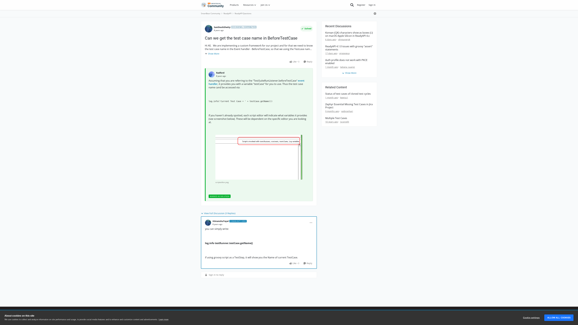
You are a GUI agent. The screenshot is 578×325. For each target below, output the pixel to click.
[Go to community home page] (212, 5)
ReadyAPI (227, 13)
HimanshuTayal (221, 221)
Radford (220, 72)
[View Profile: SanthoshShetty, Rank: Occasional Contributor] (208, 28)
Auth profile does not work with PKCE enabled (346, 62)
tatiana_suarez (347, 67)
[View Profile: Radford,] (212, 74)
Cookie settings (531, 318)
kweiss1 (344, 97)
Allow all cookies (558, 318)
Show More (213, 53)
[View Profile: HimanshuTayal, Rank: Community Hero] (208, 223)
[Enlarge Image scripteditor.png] (258, 157)
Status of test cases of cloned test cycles (348, 93)
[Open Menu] (375, 13)
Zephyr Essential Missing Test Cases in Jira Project (349, 106)
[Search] (352, 5)
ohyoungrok (344, 39)
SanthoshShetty (222, 27)
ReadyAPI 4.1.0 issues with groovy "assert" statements (349, 48)
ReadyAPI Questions (243, 13)
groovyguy (344, 53)
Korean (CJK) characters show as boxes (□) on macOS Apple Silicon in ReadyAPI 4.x (349, 34)
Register (361, 4)
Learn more (163, 319)
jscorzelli (344, 121)
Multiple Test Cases (336, 118)
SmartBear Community (210, 13)
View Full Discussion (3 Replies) (219, 213)
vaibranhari (347, 111)
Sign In (372, 4)
